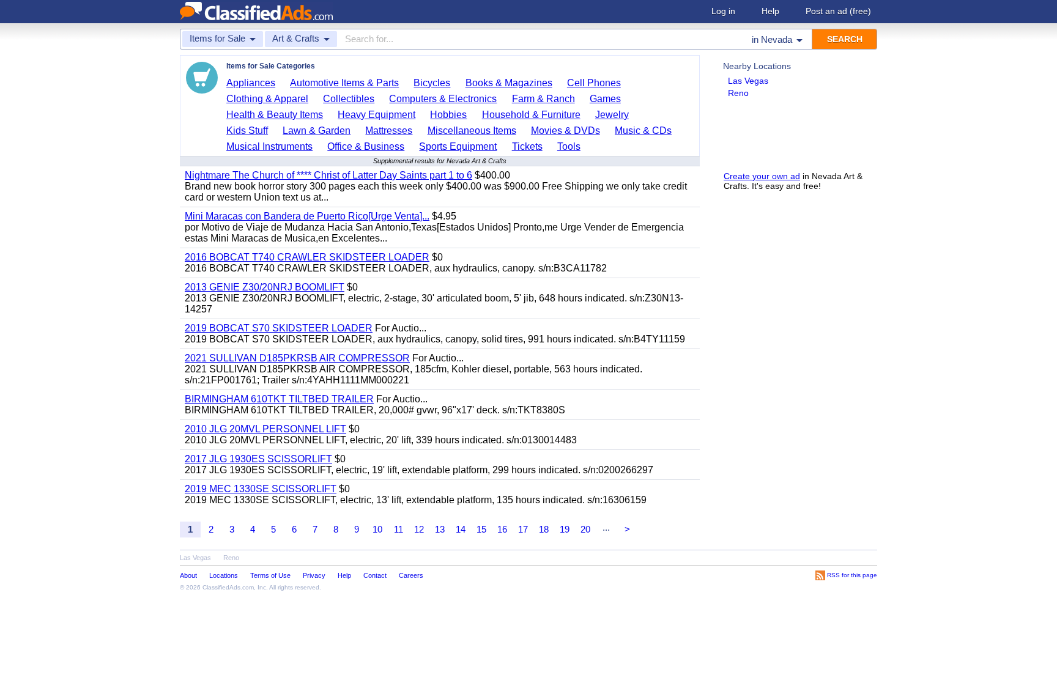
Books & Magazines (508, 83)
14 (460, 529)
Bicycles (432, 83)
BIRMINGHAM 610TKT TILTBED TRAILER (279, 399)
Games (605, 99)
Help (770, 11)
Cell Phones (594, 83)
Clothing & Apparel (267, 99)
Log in (723, 11)
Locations (223, 575)
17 (523, 529)
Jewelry (612, 114)
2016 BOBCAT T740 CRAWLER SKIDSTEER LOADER (307, 257)
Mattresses (388, 130)
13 (440, 529)
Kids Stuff (247, 130)
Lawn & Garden (316, 130)
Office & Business (365, 146)
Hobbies (448, 114)
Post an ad (838, 11)
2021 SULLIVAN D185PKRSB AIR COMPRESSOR (297, 358)
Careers (411, 575)
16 (502, 529)
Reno (738, 93)
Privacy (314, 575)
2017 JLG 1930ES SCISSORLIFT (258, 459)
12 (419, 529)
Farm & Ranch (543, 99)
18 (544, 529)
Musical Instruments (269, 146)
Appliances (250, 83)
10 (377, 529)
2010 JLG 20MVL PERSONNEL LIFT (265, 429)
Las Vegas (748, 81)
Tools (568, 146)
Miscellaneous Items (472, 130)
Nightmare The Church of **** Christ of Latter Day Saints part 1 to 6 (328, 175)
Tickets (527, 146)
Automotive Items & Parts (344, 83)
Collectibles (348, 99)
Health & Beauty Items (274, 114)
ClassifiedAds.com (228, 587)
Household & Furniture (531, 114)
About (188, 575)
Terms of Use (270, 575)
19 (564, 529)
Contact (375, 575)
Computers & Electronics (443, 99)
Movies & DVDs (565, 130)
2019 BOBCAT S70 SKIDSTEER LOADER (279, 328)
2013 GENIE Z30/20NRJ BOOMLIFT (264, 287)
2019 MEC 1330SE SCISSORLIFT (260, 489)
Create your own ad (762, 176)
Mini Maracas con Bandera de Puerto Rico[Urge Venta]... (307, 216)
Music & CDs (643, 130)
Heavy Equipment (376, 114)
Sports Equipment (458, 146)
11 (398, 529)
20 (585, 529)
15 (481, 529)
